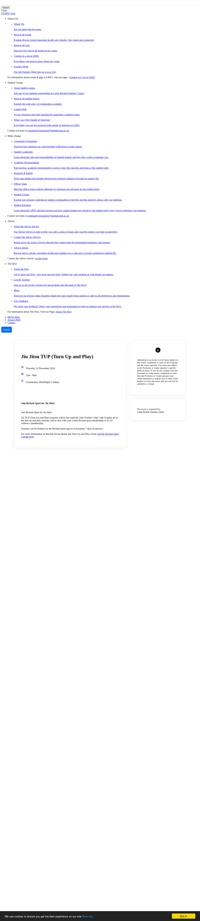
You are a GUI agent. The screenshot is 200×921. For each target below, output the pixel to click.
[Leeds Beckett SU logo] (8, 13)
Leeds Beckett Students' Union (150, 412)
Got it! (183, 916)
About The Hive (63, 311)
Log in (6, 329)
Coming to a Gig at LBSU (82, 77)
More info (87, 916)
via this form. (41, 258)
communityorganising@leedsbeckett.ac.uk (48, 130)
